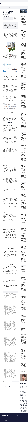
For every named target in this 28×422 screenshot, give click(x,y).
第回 (11, 55)
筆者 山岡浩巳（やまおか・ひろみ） (7, 18)
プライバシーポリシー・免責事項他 (3, 420)
